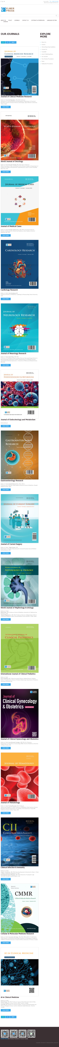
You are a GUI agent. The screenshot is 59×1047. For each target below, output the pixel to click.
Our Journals (45, 56)
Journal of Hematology (10, 802)
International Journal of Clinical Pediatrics (18, 674)
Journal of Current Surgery (11, 544)
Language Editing (52, 20)
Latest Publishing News (47, 54)
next (13, 42)
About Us (3, 20)
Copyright (44, 51)
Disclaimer (43, 1042)
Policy (10, 20)
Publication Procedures (47, 63)
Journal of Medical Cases (11, 226)
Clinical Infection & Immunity (13, 867)
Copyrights (38, 1042)
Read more (7, 106)
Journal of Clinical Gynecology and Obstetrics (19, 739)
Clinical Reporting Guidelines (48, 47)
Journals (17, 20)
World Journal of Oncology (12, 161)
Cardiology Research (9, 290)
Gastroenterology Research (12, 480)
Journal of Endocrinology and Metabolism (18, 419)
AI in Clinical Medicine (10, 997)
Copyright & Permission (37, 20)
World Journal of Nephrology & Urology (17, 608)
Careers (5, 21)
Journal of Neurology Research (13, 353)
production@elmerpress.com (52, 2)
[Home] (8, 7)
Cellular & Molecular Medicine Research (17, 934)
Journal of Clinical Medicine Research (16, 96)
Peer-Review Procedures (48, 59)
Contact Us (25, 20)
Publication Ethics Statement (52, 1042)
